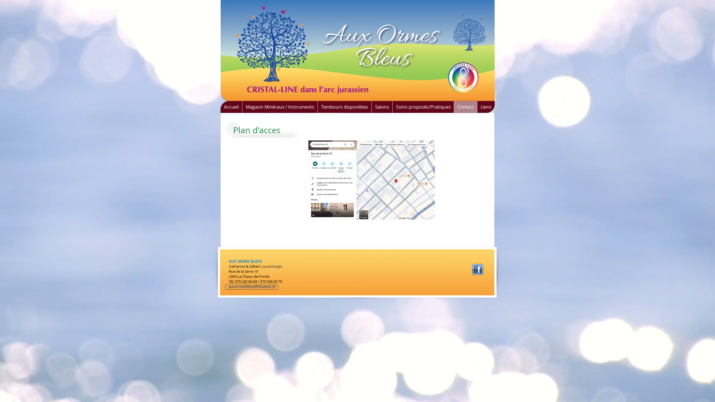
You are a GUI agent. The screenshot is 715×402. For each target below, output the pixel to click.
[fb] (477, 269)
